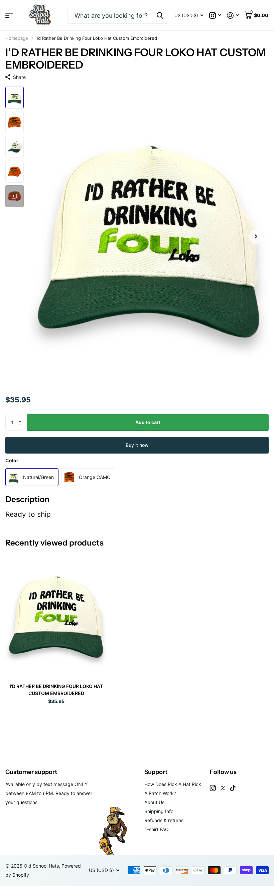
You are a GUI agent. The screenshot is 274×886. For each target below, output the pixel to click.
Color (11, 460)
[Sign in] (233, 15)
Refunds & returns (163, 820)
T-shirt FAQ (156, 829)
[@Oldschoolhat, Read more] (215, 15)
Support (155, 772)
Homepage (16, 38)
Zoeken (160, 15)
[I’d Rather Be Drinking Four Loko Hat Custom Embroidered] (56, 614)
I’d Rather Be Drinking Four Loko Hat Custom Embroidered (56, 689)
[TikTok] (233, 788)
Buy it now (137, 445)
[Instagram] (213, 788)
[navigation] (14, 98)
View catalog (9, 15)
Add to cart (147, 422)
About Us (154, 802)
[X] (223, 788)
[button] (21, 416)
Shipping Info (158, 811)
